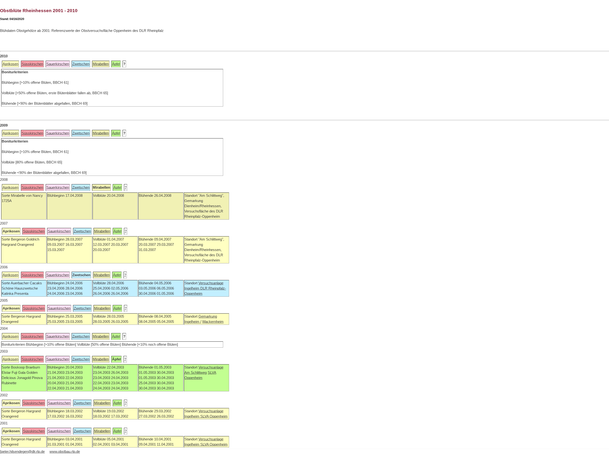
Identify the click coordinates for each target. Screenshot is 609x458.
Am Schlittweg (195, 372)
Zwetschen (80, 64)
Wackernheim (213, 322)
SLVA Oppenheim (214, 416)
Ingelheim (192, 288)
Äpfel (116, 64)
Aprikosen (10, 64)
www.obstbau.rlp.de (64, 451)
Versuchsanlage (210, 283)
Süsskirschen (32, 64)
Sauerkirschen (57, 64)
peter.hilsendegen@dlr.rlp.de (23, 451)
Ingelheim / (192, 322)
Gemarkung (207, 316)
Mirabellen (101, 64)
